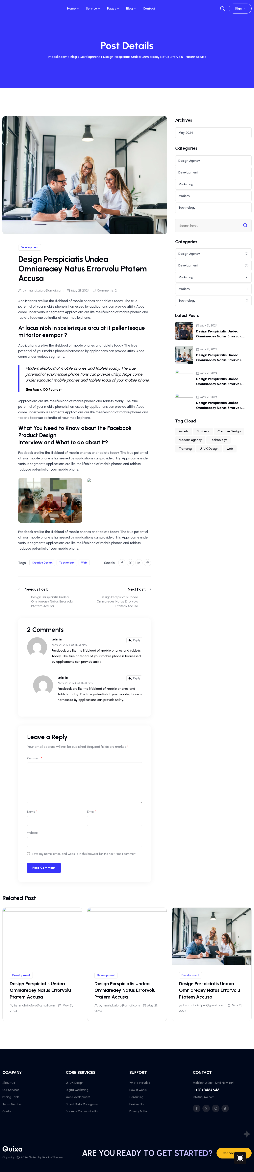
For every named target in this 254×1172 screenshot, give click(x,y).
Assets (184, 431)
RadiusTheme (52, 1157)
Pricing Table (10, 1097)
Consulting (136, 1097)
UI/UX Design (209, 448)
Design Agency (189, 161)
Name (32, 812)
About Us (8, 1083)
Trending (185, 448)
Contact (149, 8)
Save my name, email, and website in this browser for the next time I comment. (84, 854)
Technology (67, 562)
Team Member (12, 1104)
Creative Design (42, 562)
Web (84, 562)
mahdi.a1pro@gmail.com (46, 290)
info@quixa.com (204, 1097)
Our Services (10, 1090)
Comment (34, 758)
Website (32, 833)
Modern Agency (190, 440)
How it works (138, 1090)
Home (71, 8)
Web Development (78, 1097)
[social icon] (196, 1108)
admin (57, 639)
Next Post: (137, 589)
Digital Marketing (77, 1090)
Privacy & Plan (138, 1111)
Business (203, 431)
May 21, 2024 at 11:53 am (69, 645)
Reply (136, 640)
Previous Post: (36, 589)
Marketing (185, 184)
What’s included (139, 1083)
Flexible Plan (137, 1104)
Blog (129, 8)
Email (91, 812)
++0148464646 (206, 1090)
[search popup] (222, 8)
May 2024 (185, 133)
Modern (184, 196)
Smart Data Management (83, 1104)
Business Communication (82, 1111)
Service (91, 8)
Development (30, 247)
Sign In (240, 8)
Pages (111, 8)
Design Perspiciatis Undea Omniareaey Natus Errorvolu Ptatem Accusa (219, 336)
